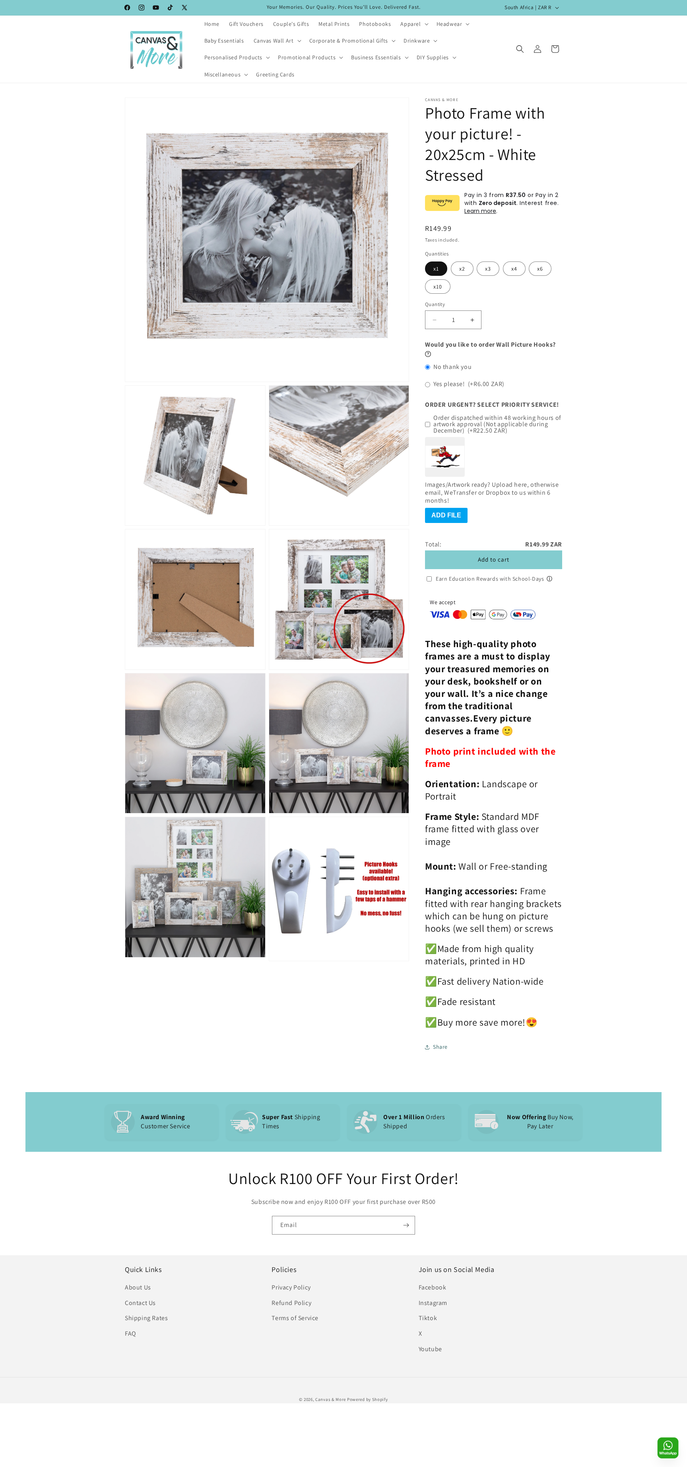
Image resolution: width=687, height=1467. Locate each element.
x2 (462, 268)
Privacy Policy (291, 1287)
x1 (436, 268)
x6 (540, 268)
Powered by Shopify (367, 1399)
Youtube (430, 1349)
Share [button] (440, 1046)
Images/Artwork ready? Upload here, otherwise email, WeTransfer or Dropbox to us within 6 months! (492, 493)
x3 (488, 268)
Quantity (435, 304)
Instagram (433, 1303)
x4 (514, 268)
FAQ (130, 1333)
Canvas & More (330, 1399)
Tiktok (428, 1318)
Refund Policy (291, 1303)
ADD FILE (446, 515)
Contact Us (140, 1303)
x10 (437, 286)
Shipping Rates (146, 1318)
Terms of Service (295, 1318)
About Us (138, 1287)
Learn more (480, 211)
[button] (413, 24)
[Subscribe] (406, 1225)
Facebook (432, 1287)
